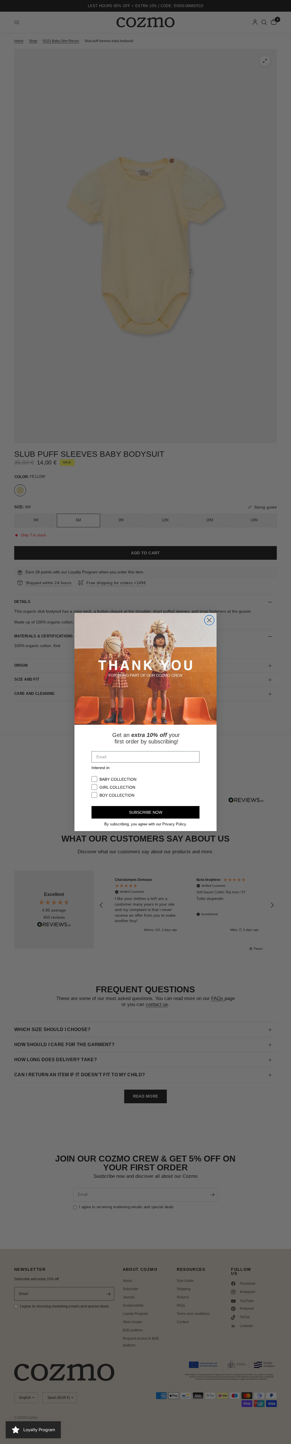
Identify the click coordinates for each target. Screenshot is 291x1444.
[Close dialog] (209, 620)
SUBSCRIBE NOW (145, 812)
